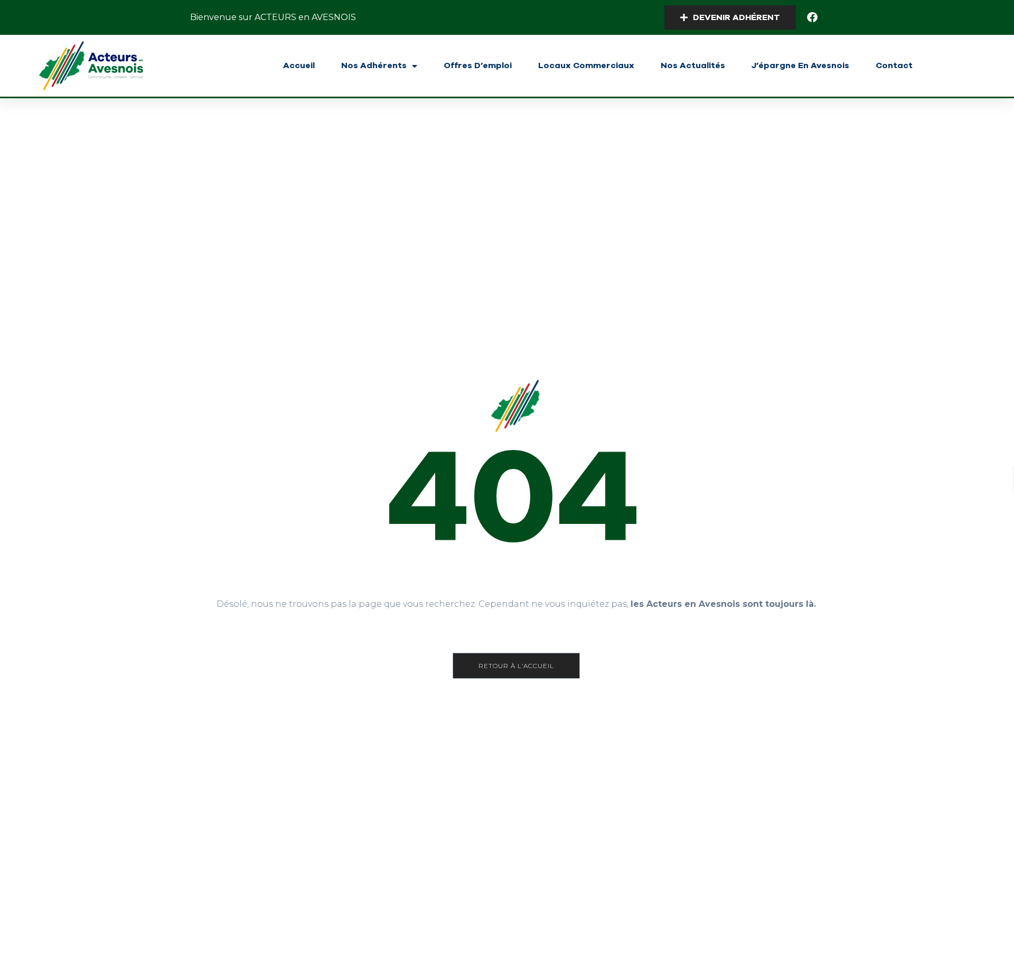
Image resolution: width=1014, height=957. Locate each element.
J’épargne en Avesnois (800, 65)
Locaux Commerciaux (586, 65)
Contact (894, 65)
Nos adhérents (374, 65)
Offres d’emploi (478, 65)
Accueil (299, 65)
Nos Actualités (693, 65)
